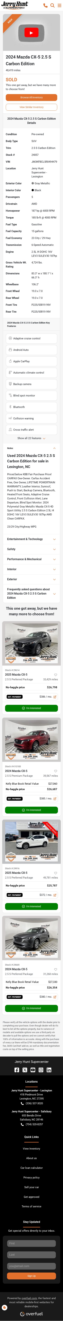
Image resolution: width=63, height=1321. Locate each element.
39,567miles (50, 775)
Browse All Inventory (31, 97)
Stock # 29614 (12, 670)
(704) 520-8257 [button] (34, 1124)
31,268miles (50, 974)
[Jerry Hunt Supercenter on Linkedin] (48, 1070)
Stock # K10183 (13, 766)
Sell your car (31, 1187)
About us (31, 1158)
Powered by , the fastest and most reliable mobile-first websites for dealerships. (31, 1302)
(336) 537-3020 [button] (34, 1103)
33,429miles (50, 679)
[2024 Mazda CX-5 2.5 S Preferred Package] (31, 938)
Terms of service (31, 1206)
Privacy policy (31, 1177)
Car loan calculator (31, 1167)
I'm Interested (33, 708)
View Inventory (31, 1148)
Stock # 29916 (12, 868)
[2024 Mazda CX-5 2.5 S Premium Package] (31, 740)
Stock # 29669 (12, 964)
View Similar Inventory (32, 107)
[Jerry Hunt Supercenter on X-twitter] (23, 1070)
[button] (45, 5)
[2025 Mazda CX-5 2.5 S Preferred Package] (31, 643)
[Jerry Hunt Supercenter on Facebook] (15, 1070)
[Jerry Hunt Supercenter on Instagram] (40, 1070)
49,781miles (50, 877)
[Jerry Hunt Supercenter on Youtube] (31, 1070)
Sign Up (31, 1275)
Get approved (31, 1197)
